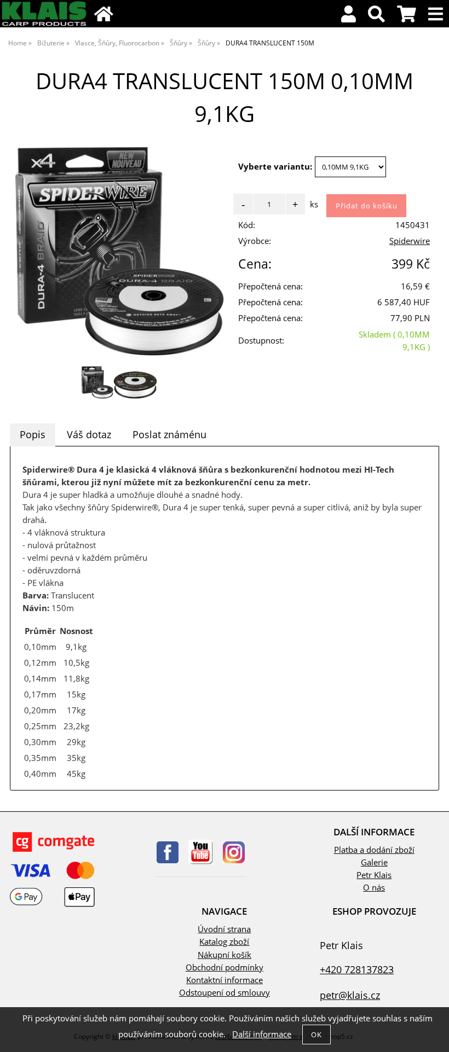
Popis (32, 434)
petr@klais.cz (350, 995)
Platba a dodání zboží (374, 850)
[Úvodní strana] (44, 24)
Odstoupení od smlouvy (224, 992)
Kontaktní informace (224, 980)
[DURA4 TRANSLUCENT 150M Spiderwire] (119, 251)
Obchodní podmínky (224, 967)
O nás (374, 887)
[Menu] (435, 14)
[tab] (32, 434)
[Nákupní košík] (406, 17)
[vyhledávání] (376, 17)
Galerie (374, 862)
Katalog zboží (224, 942)
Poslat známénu (169, 434)
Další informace (261, 1034)
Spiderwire (409, 241)
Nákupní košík (224, 955)
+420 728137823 (357, 969)
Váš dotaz (89, 434)
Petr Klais (374, 875)
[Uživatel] (348, 17)
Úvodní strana (224, 929)
